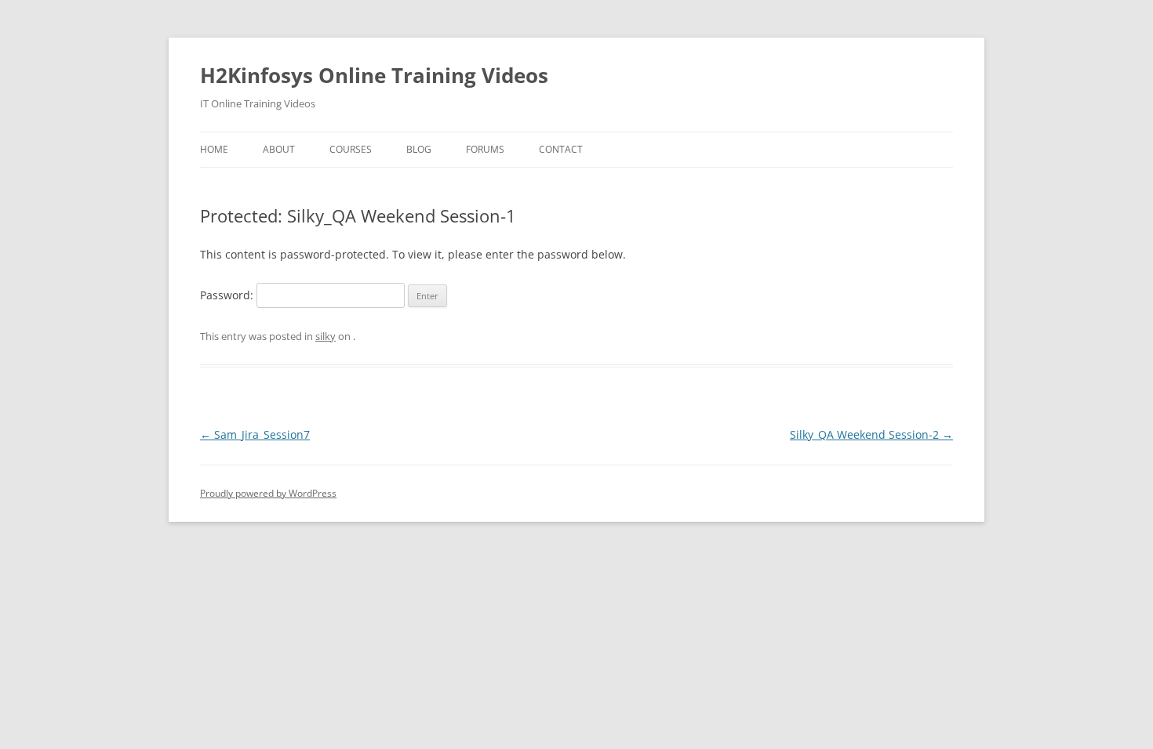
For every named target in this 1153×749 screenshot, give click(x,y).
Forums (485, 149)
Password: (228, 295)
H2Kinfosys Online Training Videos (374, 75)
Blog (418, 149)
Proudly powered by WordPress (268, 493)
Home (214, 149)
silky (325, 336)
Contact (561, 149)
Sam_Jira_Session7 (255, 434)
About (279, 149)
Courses (350, 149)
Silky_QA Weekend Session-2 (871, 434)
